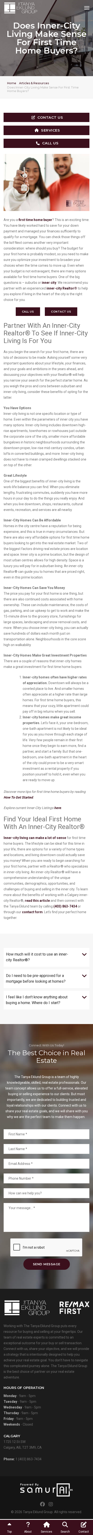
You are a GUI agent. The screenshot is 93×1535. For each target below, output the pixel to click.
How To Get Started (18, 797)
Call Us (50, 143)
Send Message (46, 1264)
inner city (49, 282)
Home (11, 83)
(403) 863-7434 (65, 906)
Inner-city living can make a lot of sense (35, 838)
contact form (32, 912)
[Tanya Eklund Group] (21, 8)
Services (50, 130)
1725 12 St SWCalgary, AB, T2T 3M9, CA (23, 1441)
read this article (37, 900)
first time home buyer (35, 220)
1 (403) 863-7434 (28, 1459)
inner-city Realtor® (61, 288)
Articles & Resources (34, 83)
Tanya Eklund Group (38, 1512)
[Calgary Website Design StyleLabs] (46, 1489)
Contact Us (50, 117)
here (57, 808)
